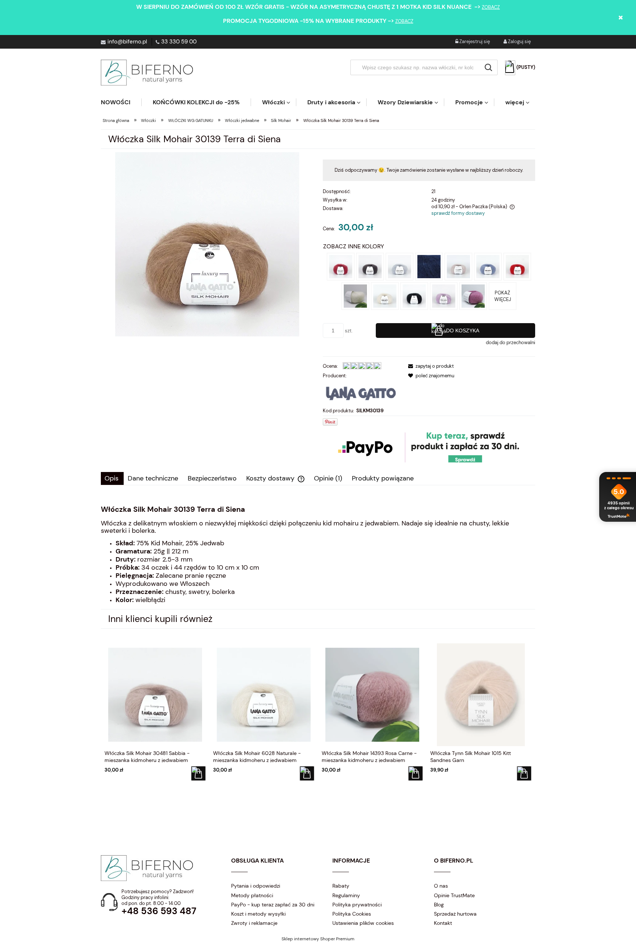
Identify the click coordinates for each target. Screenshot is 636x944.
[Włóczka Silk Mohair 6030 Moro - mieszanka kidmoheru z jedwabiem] (370, 266)
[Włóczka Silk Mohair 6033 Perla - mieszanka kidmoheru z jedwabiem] (399, 266)
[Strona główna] (147, 72)
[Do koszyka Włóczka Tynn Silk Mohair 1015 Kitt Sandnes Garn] (524, 773)
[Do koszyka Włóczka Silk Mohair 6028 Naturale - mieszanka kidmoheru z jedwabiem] (307, 773)
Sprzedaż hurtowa (455, 913)
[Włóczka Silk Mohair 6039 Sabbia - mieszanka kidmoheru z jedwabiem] (458, 266)
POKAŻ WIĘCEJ (502, 296)
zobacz (491, 7)
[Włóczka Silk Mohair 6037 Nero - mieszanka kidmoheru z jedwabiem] (414, 296)
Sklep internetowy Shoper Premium (318, 939)
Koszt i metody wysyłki (258, 913)
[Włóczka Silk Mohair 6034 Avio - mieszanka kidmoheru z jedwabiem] (487, 266)
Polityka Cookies (351, 913)
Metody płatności (252, 895)
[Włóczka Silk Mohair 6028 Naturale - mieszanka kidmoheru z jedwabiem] (384, 296)
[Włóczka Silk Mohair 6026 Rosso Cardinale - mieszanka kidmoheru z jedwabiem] (340, 266)
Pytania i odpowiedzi (255, 885)
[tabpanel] (318, 554)
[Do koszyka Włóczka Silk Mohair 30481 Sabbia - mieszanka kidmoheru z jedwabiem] (198, 773)
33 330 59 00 (179, 41)
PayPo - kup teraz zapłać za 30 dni (272, 904)
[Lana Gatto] (361, 392)
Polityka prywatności (357, 904)
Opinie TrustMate (454, 895)
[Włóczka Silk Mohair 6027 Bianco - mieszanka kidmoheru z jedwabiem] (355, 296)
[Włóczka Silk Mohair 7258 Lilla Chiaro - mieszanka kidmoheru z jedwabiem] (443, 296)
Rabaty (340, 885)
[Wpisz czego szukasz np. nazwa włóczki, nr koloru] (488, 67)
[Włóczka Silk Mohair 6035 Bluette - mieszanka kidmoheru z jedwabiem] (429, 266)
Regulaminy (346, 895)
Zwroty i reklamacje (254, 923)
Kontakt (443, 923)
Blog (439, 904)
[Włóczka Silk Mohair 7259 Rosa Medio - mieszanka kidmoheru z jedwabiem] (473, 296)
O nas (441, 885)
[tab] (112, 478)
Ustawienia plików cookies (363, 923)
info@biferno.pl (127, 41)
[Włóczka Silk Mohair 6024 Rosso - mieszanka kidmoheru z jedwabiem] (517, 266)
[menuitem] (121, 102)
